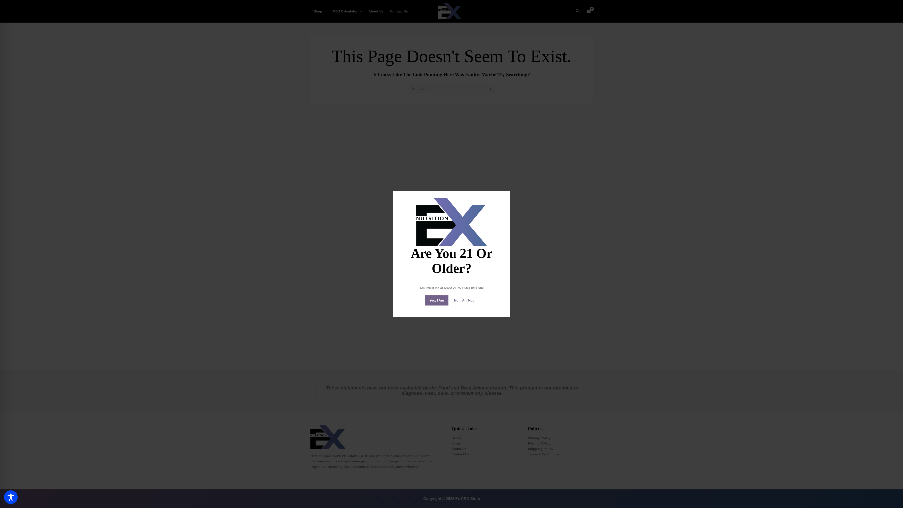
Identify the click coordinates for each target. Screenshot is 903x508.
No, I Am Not (464, 300)
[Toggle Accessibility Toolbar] (11, 497)
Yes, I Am (436, 300)
